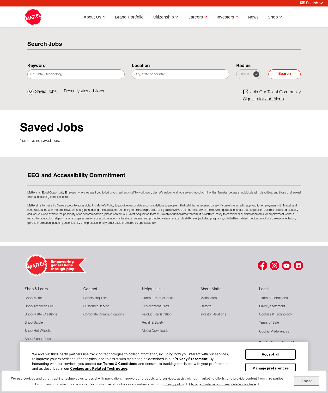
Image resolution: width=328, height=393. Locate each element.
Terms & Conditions (120, 364)
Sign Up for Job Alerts (263, 99)
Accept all (270, 354)
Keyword (36, 66)
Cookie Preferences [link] (274, 331)
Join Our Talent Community (275, 92)
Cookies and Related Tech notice (98, 368)
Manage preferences (270, 368)
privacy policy (175, 384)
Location (141, 66)
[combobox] (180, 74)
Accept (306, 380)
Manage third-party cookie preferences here (224, 384)
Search (284, 74)
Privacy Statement (191, 359)
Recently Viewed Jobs (84, 91)
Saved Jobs (43, 92)
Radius (243, 66)
